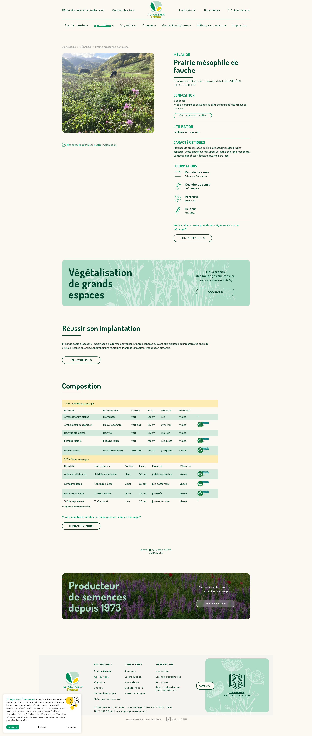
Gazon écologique (175, 25)
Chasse (148, 25)
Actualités (162, 682)
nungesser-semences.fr (27, 702)
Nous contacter (241, 10)
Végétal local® (134, 687)
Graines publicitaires (123, 10)
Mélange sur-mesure (212, 25)
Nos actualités (212, 10)
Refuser (42, 727)
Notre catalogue (135, 693)
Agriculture (102, 25)
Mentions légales (154, 719)
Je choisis (71, 727)
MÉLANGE (85, 47)
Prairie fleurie (75, 25)
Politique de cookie (134, 719)
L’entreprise (185, 10)
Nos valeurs (132, 682)
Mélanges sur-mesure (107, 699)
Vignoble (126, 25)
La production (133, 676)
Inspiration (239, 25)
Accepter (13, 727)
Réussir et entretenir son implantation (83, 10)
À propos (130, 671)
